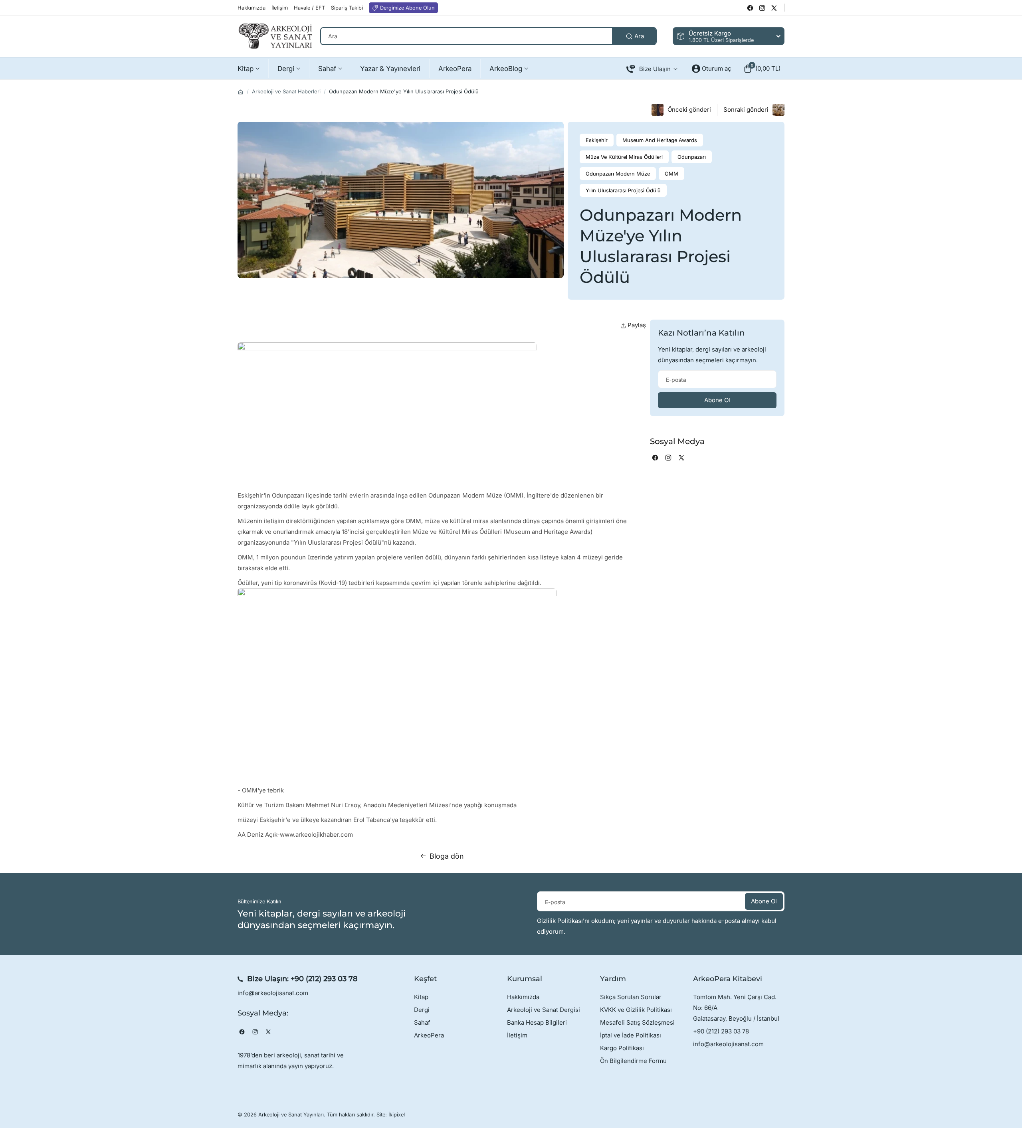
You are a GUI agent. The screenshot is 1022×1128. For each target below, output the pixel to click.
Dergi (422, 1009)
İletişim (517, 1035)
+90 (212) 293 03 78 (324, 978)
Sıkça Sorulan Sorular (631, 997)
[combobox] (488, 36)
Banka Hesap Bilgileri (537, 1022)
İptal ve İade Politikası (630, 1035)
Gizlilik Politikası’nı (563, 921)
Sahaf (422, 1022)
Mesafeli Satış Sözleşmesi (637, 1022)
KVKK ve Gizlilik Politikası (636, 1009)
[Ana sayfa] (241, 92)
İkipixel (396, 1115)
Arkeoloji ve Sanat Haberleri (286, 91)
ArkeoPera (429, 1035)
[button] (761, 68)
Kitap (421, 997)
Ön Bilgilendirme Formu (633, 1061)
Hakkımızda (523, 997)
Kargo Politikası (622, 1048)
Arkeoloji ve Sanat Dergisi (543, 1009)
